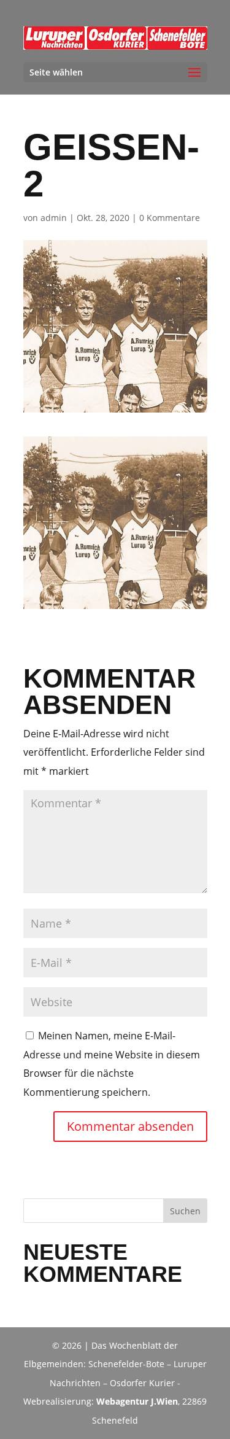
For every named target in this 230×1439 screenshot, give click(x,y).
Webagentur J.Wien (137, 1401)
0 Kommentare (169, 217)
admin (53, 217)
